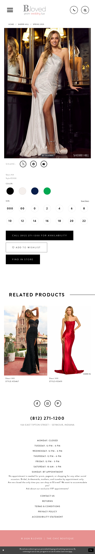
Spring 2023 (38, 24)
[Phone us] (74, 10)
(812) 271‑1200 (47, 418)
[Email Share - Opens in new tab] (44, 164)
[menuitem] (37, 403)
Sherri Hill (23, 24)
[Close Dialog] (3, 550)
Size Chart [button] (85, 201)
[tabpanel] (47, 93)
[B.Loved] (34, 10)
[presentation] (35, 340)
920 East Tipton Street (35, 424)
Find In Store (23, 259)
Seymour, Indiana (63, 424)
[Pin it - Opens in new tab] (33, 164)
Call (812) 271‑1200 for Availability (39, 235)
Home (11, 24)
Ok (91, 550)
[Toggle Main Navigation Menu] (10, 10)
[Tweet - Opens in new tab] (23, 164)
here (70, 551)
